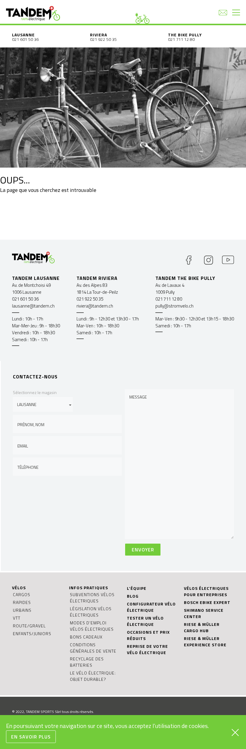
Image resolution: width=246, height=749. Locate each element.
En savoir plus (31, 736)
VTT (16, 618)
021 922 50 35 (103, 39)
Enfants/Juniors (32, 633)
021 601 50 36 (25, 39)
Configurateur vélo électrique (151, 607)
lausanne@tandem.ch (33, 305)
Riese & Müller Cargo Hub (202, 627)
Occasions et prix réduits (148, 635)
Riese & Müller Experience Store (205, 641)
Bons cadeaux (86, 637)
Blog (133, 596)
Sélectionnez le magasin (35, 392)
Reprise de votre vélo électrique (147, 649)
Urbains (22, 610)
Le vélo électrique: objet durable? (93, 676)
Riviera (98, 35)
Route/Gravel (29, 626)
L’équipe (136, 588)
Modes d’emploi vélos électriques (92, 626)
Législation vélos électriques (91, 611)
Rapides (22, 602)
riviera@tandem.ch (94, 305)
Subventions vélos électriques (92, 597)
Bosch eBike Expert (207, 602)
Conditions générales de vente (93, 647)
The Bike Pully (185, 35)
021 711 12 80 (181, 39)
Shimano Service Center (204, 613)
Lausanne (23, 35)
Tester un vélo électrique (145, 621)
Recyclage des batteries (87, 662)
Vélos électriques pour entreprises (206, 591)
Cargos (21, 594)
